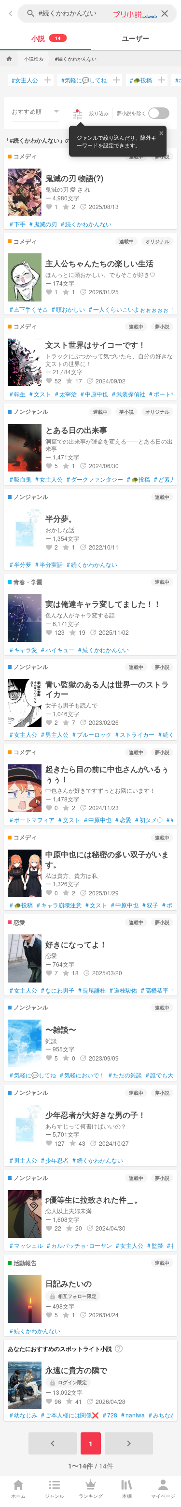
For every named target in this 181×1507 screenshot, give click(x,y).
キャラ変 (23, 650)
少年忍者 (55, 1160)
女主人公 (25, 80)
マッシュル (26, 1245)
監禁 (155, 1245)
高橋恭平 (154, 990)
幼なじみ (23, 1415)
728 (110, 1415)
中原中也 (94, 394)
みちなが (162, 1415)
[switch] (158, 113)
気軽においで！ (82, 1075)
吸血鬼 (20, 479)
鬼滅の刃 (43, 224)
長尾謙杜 (92, 990)
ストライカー (134, 734)
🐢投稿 (141, 80)
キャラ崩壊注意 (59, 905)
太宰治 (66, 394)
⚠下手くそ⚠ (29, 309)
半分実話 (49, 564)
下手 (18, 224)
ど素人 (165, 479)
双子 (150, 905)
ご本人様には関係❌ (70, 1415)
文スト (40, 394)
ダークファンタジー (95, 479)
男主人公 (55, 734)
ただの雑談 (125, 1075)
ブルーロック (91, 734)
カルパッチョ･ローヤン (79, 1245)
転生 (18, 394)
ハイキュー (57, 650)
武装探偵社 (128, 394)
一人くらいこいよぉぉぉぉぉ (128, 309)
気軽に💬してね (84, 80)
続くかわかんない (86, 224)
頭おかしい (68, 309)
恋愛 (123, 820)
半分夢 (20, 564)
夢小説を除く (132, 113)
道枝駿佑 (123, 990)
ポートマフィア (32, 820)
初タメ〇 (149, 820)
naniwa (133, 1415)
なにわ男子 (57, 990)
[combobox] (35, 111)
